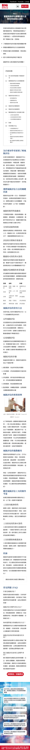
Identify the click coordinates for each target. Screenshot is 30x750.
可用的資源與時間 (14, 85)
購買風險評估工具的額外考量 (16, 112)
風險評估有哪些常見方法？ (16, 130)
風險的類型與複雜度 (15, 83)
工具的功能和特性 (14, 115)
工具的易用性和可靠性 (15, 117)
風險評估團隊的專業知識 (16, 92)
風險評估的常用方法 (14, 95)
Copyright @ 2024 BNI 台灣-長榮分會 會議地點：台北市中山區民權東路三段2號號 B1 (15, 748)
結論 (10, 122)
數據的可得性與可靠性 (15, 90)
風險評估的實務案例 (14, 106)
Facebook (13, 1)
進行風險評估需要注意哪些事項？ (16, 141)
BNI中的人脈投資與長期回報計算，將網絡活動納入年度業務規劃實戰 (15, 690)
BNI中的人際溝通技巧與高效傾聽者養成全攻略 (14, 732)
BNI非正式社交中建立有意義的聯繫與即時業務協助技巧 (14, 717)
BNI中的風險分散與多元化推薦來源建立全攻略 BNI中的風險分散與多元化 (15, 700)
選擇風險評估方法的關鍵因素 (16, 81)
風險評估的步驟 (14, 102)
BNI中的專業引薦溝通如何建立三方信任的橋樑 (14, 709)
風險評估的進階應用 (14, 109)
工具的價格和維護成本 (15, 119)
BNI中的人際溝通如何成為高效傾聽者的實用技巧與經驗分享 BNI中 (15, 725)
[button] (17, 6)
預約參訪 (21, 579)
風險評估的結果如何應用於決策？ (16, 137)
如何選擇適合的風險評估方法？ (16, 133)
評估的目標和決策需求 (15, 88)
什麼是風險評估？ (14, 128)
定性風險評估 (13, 98)
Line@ (27, 1)
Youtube (21, 1)
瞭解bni (15, 14)
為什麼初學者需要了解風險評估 (16, 77)
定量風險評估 (13, 100)
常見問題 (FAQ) (13, 126)
